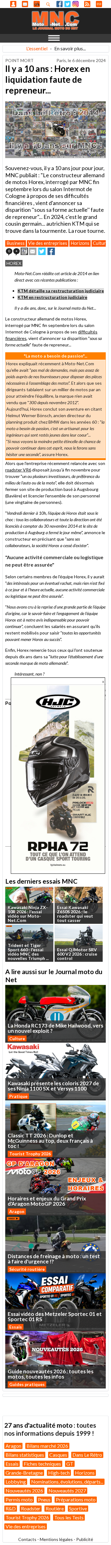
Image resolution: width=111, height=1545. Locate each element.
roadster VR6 (18, 469)
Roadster (30, 1508)
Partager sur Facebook (51, 251)
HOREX (13, 263)
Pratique (18, 1096)
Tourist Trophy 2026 (30, 1153)
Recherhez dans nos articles (49, 4)
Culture (100, 243)
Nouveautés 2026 (24, 1490)
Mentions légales (56, 1539)
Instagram (75, 4)
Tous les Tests (69, 1517)
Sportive (78, 1508)
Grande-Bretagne (24, 1473)
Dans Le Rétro (87, 1455)
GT (69, 1464)
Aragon (16, 1211)
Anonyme (13, 4)
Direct (99, 4)
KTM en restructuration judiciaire (52, 297)
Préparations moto (76, 1499)
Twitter (67, 4)
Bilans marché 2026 (47, 1446)
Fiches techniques (42, 1464)
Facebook (59, 4)
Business (15, 243)
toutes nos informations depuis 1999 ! (50, 1429)
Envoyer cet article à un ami (32, 251)
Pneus (44, 1499)
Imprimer (24, 251)
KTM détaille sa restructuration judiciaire (61, 290)
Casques (58, 1455)
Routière (55, 1508)
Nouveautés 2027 (67, 1490)
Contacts (27, 1539)
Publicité (84, 1539)
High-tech (59, 1473)
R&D (11, 1508)
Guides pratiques (27, 1384)
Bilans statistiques (25, 1455)
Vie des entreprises (47, 243)
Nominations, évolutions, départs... (67, 1481)
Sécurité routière (27, 1269)
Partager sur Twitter (42, 251)
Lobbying (16, 1481)
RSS (87, 4)
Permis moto (19, 1499)
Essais (15, 1326)
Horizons (80, 243)
